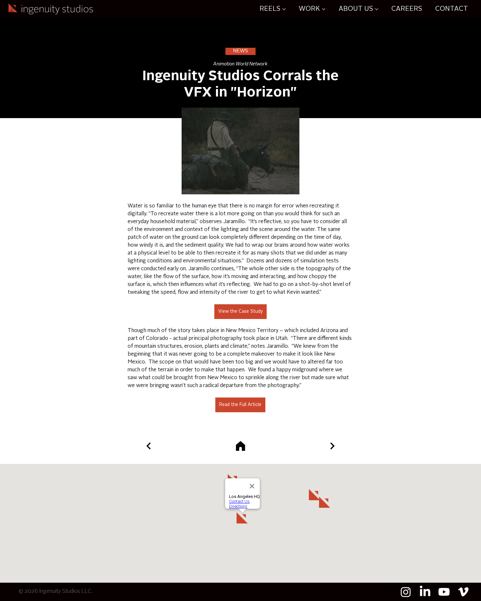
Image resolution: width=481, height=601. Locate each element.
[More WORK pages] (323, 9)
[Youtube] (444, 591)
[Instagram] (405, 591)
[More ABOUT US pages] (376, 9)
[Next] (148, 446)
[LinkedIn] (425, 591)
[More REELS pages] (284, 9)
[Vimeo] (463, 591)
